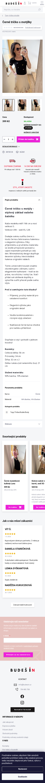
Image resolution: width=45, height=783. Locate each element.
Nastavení (22, 769)
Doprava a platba (8, 726)
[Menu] (42, 3)
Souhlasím (22, 777)
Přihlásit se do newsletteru (18, 655)
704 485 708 (25, 689)
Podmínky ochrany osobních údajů (15, 737)
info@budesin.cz (25, 685)
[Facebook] (22, 696)
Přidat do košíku (26, 139)
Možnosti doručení (31, 132)
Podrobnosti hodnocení (33, 27)
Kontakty (5, 746)
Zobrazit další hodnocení (22, 605)
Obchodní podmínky (9, 733)
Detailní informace (9, 146)
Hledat (39, 9)
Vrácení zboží (7, 730)
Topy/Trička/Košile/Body (19, 412)
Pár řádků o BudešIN (10, 750)
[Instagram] (22, 702)
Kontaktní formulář (22, 709)
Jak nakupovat (8, 722)
